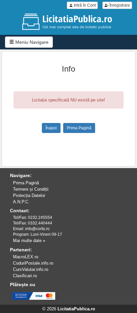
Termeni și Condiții (31, 189)
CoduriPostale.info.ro (33, 263)
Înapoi (51, 128)
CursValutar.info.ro (30, 269)
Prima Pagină (79, 128)
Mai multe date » (29, 240)
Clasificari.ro (25, 275)
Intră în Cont (84, 5)
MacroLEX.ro (25, 256)
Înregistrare (119, 5)
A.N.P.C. (21, 201)
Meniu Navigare (31, 42)
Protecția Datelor (29, 195)
